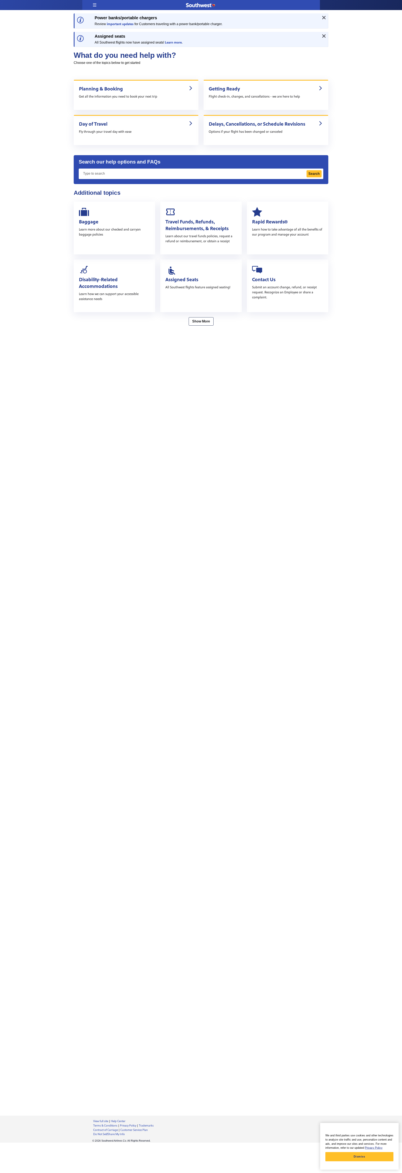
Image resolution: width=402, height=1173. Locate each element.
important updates (120, 24)
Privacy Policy (374, 1147)
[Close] (324, 17)
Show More (201, 321)
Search (314, 173)
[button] (94, 5)
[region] (359, 1146)
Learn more (173, 42)
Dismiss (359, 1156)
